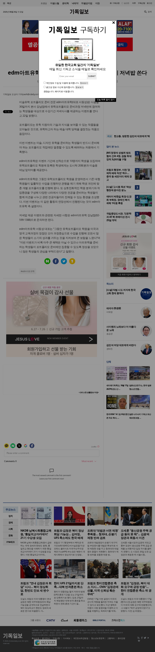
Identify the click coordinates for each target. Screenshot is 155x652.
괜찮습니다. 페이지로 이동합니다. (59, 91)
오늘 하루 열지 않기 (106, 99)
